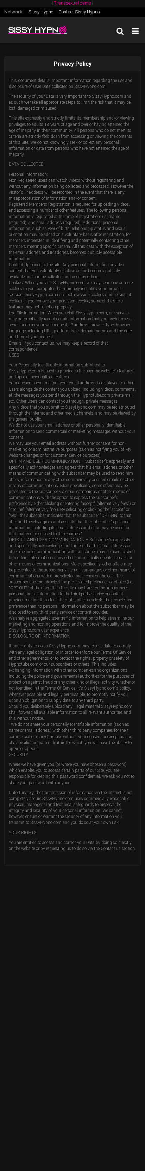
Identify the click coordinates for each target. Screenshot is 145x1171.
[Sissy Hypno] (39, 30)
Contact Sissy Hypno (79, 11)
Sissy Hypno (41, 11)
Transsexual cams (72, 3)
